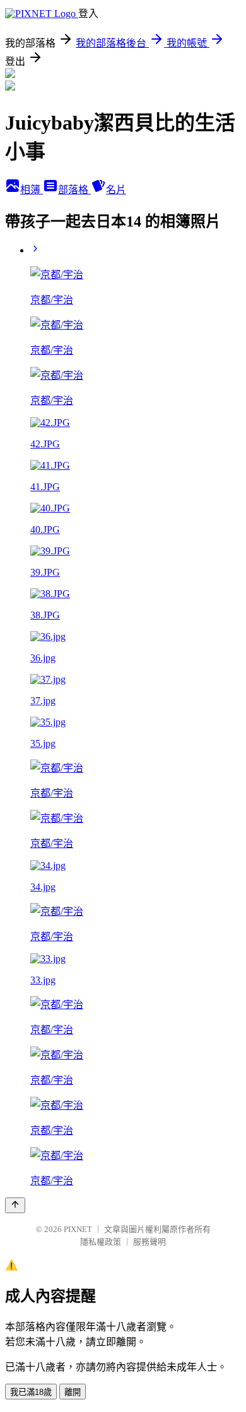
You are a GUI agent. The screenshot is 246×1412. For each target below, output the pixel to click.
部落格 (74, 189)
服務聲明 (149, 1242)
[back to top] (15, 1205)
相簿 (31, 189)
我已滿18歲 (31, 1392)
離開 (72, 1392)
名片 (116, 189)
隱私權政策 (100, 1242)
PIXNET (78, 1229)
